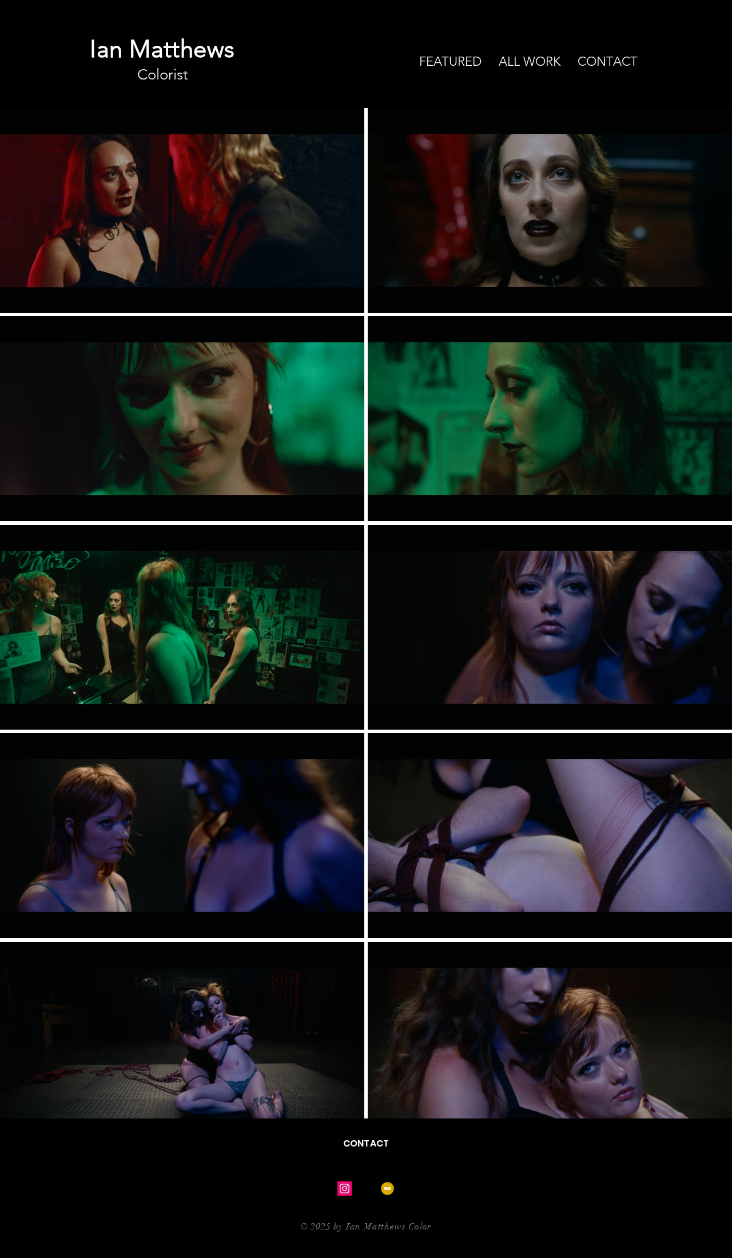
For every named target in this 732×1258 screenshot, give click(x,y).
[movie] (387, 1188)
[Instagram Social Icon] (344, 1188)
